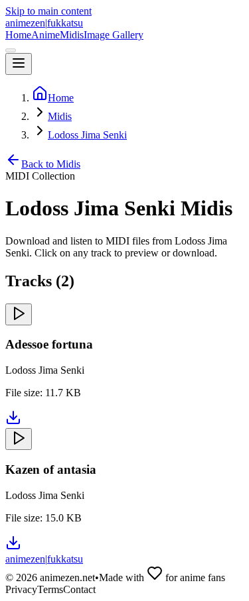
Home (18, 34)
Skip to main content (48, 11)
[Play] (18, 314)
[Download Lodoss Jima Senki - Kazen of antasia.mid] (13, 547)
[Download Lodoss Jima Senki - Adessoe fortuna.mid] (13, 421)
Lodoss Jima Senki (87, 134)
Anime (45, 34)
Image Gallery (113, 34)
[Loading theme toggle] (10, 50)
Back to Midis (50, 164)
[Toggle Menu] (18, 64)
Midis (72, 34)
